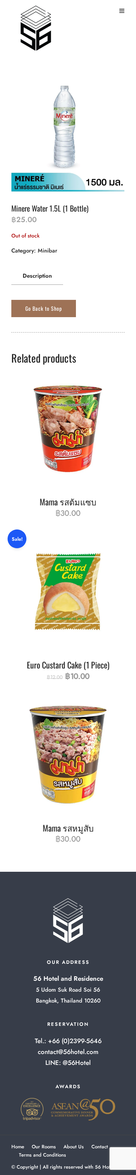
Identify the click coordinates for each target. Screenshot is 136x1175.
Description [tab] (37, 276)
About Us (73, 1146)
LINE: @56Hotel (68, 1062)
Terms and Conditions (42, 1154)
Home (17, 1146)
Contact (99, 1146)
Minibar (47, 250)
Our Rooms (44, 1146)
